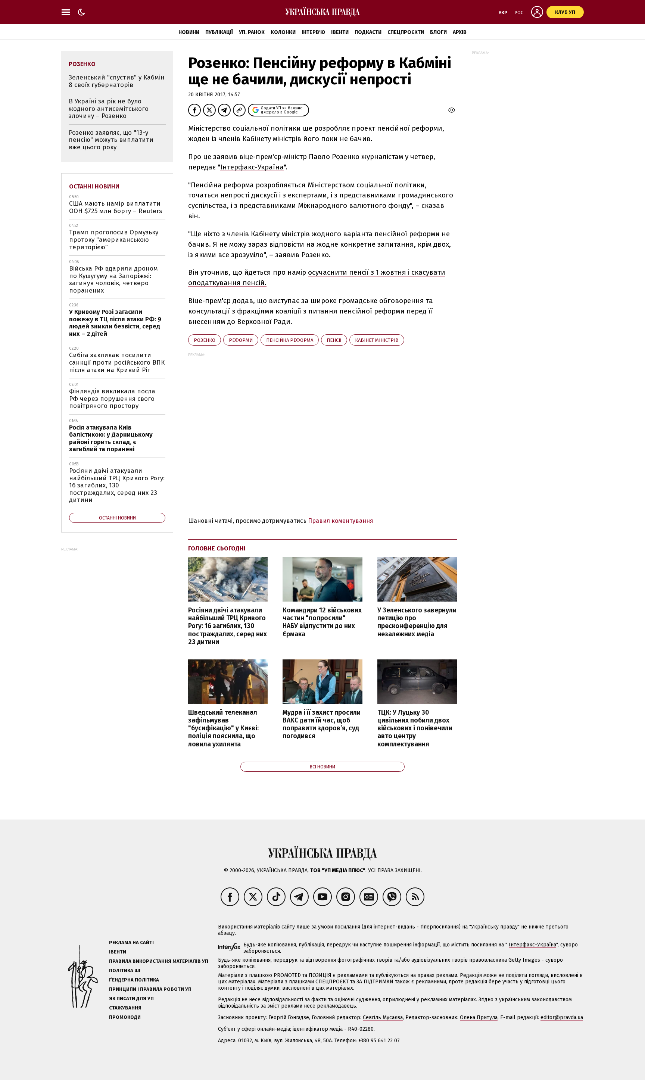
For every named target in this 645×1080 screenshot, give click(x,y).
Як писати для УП (131, 998)
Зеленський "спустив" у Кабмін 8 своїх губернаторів (117, 81)
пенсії (334, 340)
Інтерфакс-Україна (252, 167)
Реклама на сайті (131, 942)
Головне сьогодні (217, 548)
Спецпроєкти (405, 32)
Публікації (219, 32)
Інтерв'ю (313, 32)
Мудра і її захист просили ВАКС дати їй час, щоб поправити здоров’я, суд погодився (322, 724)
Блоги (438, 32)
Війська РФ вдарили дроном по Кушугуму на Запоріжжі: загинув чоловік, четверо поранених (113, 279)
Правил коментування (340, 520)
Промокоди (125, 1017)
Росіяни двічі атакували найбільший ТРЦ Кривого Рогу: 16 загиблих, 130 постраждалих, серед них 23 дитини (227, 626)
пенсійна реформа (289, 340)
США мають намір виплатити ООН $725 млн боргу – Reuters (115, 207)
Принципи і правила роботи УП (150, 989)
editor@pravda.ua (561, 1017)
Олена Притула (479, 1017)
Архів (460, 32)
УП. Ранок (252, 32)
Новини (188, 32)
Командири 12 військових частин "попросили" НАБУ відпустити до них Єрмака (322, 622)
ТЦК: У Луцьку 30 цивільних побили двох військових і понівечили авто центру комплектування (414, 728)
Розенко (204, 340)
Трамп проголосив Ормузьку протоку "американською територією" (113, 239)
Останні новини (94, 186)
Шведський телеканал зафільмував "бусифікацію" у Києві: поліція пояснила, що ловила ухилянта (223, 728)
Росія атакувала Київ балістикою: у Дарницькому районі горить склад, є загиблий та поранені (111, 438)
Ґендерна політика (134, 980)
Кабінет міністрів (377, 340)
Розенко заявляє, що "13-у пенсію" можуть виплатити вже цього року (111, 140)
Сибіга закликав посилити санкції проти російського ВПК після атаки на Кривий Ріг (117, 362)
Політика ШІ (124, 970)
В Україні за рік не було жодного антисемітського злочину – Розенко (109, 108)
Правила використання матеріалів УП (158, 961)
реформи (241, 340)
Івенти (340, 32)
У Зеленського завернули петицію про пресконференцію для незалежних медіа (417, 622)
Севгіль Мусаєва (383, 1017)
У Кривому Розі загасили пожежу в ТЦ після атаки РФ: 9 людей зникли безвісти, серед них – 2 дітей (115, 323)
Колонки (283, 32)
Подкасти (368, 32)
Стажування (125, 1008)
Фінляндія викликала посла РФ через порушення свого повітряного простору (112, 398)
